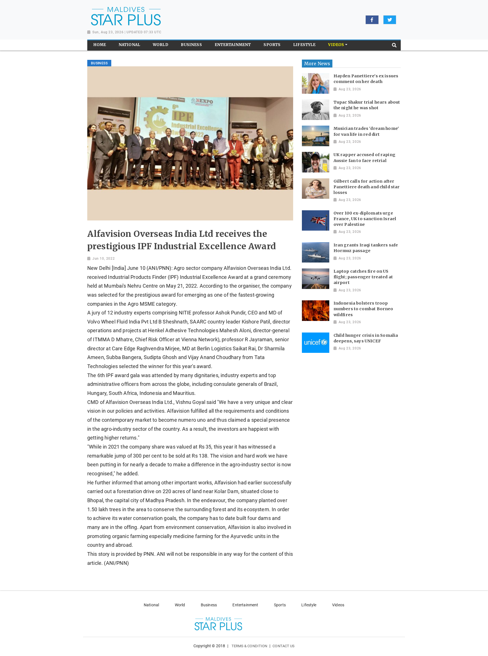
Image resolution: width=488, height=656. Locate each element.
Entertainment (245, 605)
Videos (338, 605)
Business (209, 605)
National (151, 605)
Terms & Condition (249, 646)
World (180, 605)
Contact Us (284, 646)
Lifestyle (308, 605)
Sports (280, 605)
